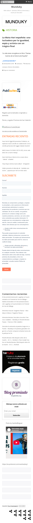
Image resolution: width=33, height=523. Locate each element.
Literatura (19, 63)
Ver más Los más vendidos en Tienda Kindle (14, 131)
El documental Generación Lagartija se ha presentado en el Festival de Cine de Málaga (15, 304)
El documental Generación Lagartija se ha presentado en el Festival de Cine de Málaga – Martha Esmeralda (16, 299)
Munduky (16, 6)
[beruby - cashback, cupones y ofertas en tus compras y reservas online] (16, 362)
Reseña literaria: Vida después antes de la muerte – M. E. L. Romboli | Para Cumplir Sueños (16, 340)
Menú (30, 2)
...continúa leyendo (9, 61)
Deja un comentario (9, 70)
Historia (10, 67)
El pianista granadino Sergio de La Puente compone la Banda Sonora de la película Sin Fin (16, 331)
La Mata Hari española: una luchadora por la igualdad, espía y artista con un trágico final (16, 41)
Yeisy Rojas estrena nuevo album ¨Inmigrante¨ (16, 164)
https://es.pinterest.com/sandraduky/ (15, 464)
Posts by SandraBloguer (14, 423)
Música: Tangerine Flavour (15, 313)
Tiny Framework (12, 506)
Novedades (16, 67)
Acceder (22, 506)
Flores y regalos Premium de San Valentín (16, 120)
